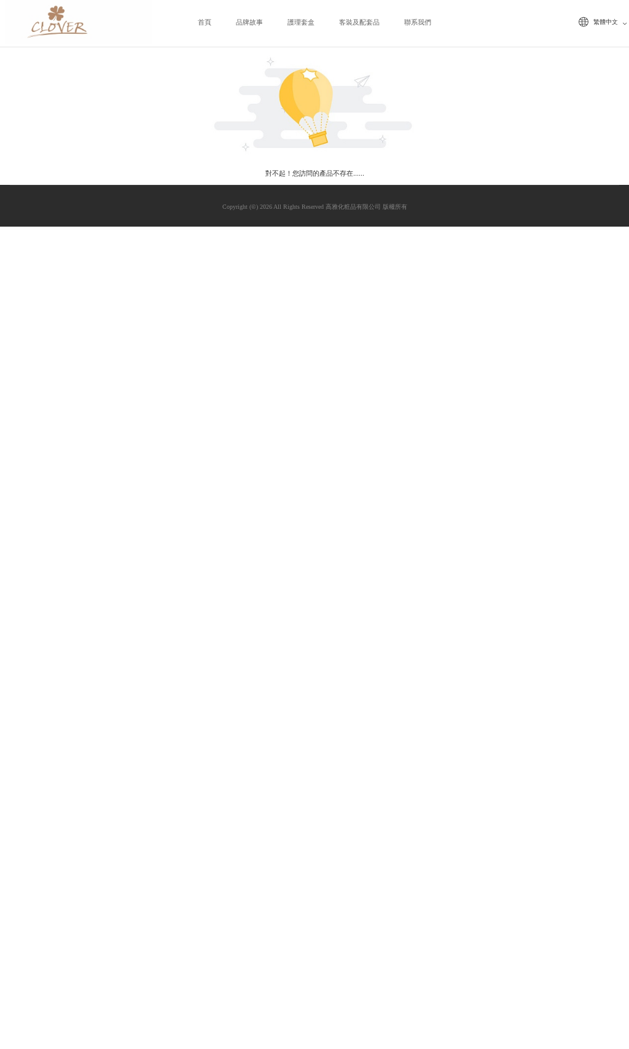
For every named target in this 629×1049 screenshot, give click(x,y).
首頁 (204, 22)
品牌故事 (249, 22)
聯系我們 (417, 22)
